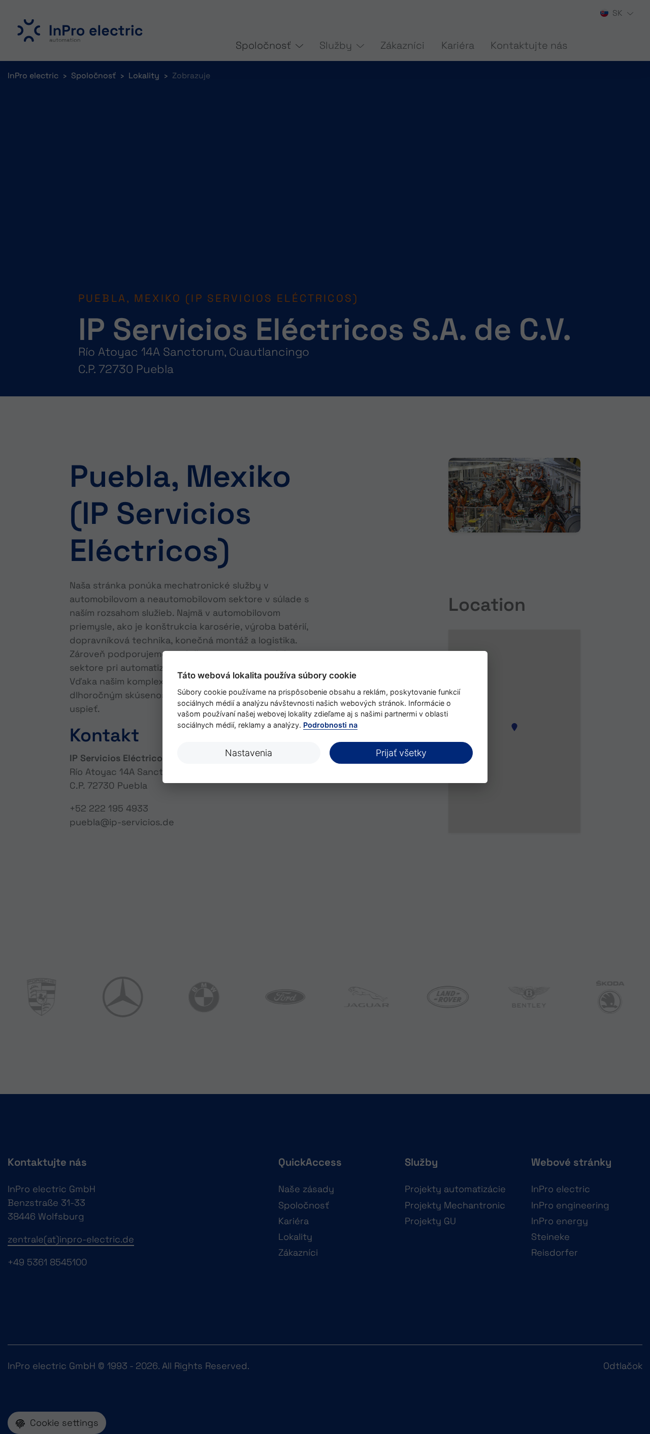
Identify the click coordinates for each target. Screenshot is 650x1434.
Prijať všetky (401, 752)
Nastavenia (248, 752)
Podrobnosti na (330, 725)
